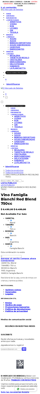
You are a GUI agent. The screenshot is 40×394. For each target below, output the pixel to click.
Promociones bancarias (17, 307)
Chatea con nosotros (27, 389)
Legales (9, 294)
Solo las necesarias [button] (11, 392)
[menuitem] (8, 13)
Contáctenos (7, 261)
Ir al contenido (8, 7)
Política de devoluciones (17, 309)
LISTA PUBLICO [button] (9, 183)
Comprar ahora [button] (28, 258)
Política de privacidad (16, 311)
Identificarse (13, 84)
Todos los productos (14, 170)
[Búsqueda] (29, 73)
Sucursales (10, 292)
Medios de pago (13, 305)
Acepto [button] (25, 392)
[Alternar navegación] (6, 97)
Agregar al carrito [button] (10, 258)
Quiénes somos (13, 290)
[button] (24, 349)
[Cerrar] (2, 102)
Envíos (8, 303)
